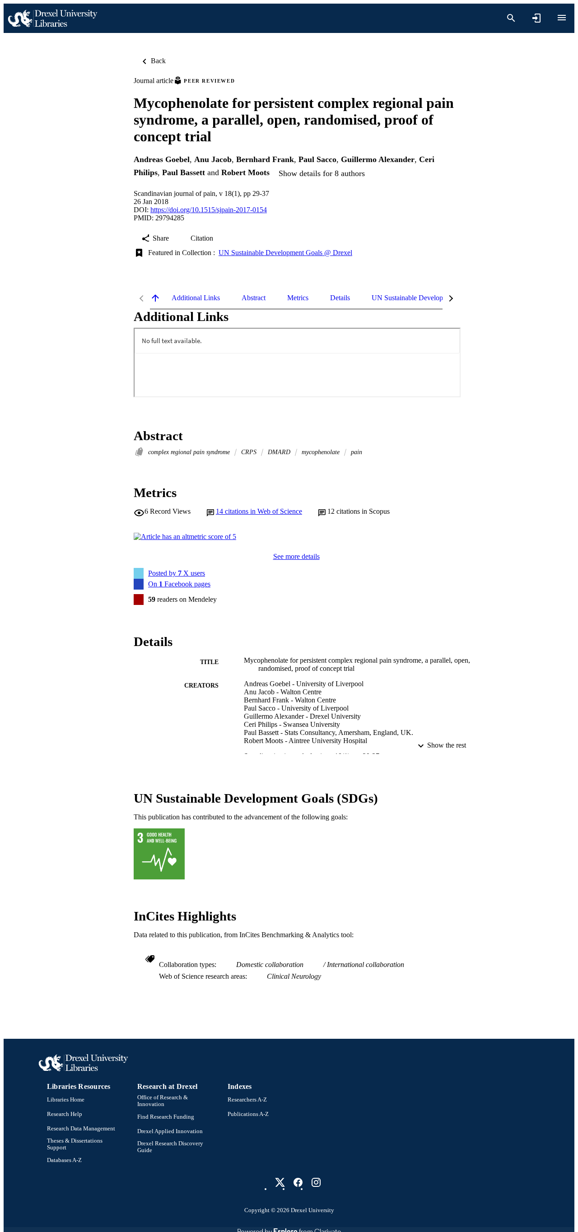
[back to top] (155, 298)
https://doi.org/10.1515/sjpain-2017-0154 (208, 210)
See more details (296, 556)
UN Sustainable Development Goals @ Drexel (285, 252)
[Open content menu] (562, 18)
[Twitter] (280, 1182)
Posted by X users (176, 573)
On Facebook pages (179, 584)
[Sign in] (536, 18)
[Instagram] (316, 1182)
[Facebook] (298, 1182)
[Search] (511, 18)
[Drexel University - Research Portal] (52, 18)
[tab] (196, 298)
